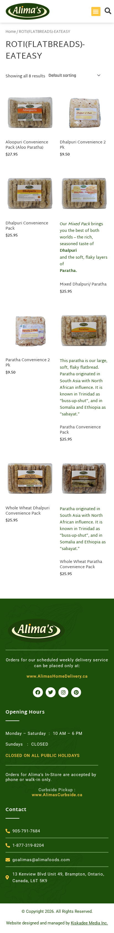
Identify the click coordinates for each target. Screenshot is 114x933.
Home (11, 32)
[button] (95, 11)
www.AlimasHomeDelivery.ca (57, 676)
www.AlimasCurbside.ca (57, 792)
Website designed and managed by (57, 923)
